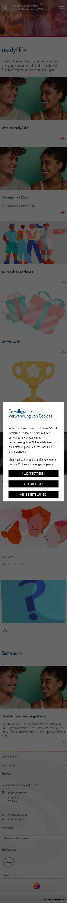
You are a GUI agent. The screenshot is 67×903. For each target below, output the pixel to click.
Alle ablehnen (33, 484)
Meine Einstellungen (34, 494)
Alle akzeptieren (33, 473)
